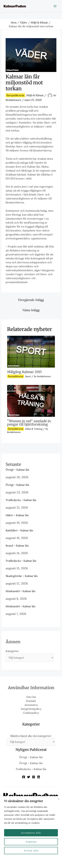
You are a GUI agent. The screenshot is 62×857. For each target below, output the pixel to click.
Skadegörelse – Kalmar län (22, 576)
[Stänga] (59, 799)
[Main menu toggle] (55, 6)
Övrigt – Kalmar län (17, 469)
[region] (31, 826)
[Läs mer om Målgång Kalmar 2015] (31, 351)
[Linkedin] (38, 776)
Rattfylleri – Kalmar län (19, 530)
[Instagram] (33, 776)
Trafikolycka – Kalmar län (21, 500)
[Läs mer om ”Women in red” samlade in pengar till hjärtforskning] (31, 400)
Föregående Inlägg (31, 300)
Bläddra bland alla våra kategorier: (31, 735)
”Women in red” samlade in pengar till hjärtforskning (29, 422)
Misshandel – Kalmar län (20, 591)
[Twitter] (28, 776)
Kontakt (31, 701)
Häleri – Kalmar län (17, 515)
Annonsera (31, 704)
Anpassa (31, 841)
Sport (28, 376)
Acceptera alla (31, 832)
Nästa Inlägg (31, 310)
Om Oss (31, 697)
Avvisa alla (31, 850)
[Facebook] (23, 776)
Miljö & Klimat (34, 95)
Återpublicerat (15, 95)
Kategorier (12, 651)
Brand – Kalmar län (17, 545)
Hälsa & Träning (33, 428)
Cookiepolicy (31, 712)
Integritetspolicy (31, 708)
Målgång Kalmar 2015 (24, 372)
